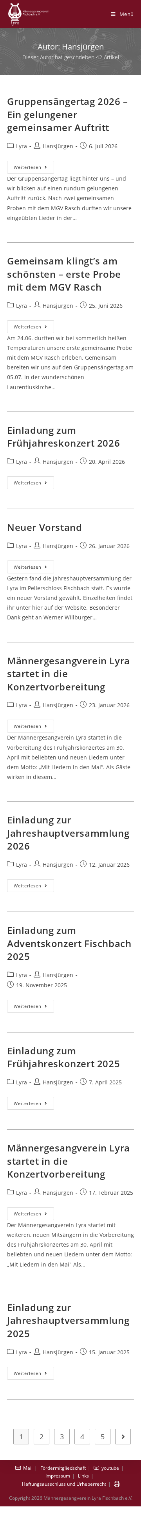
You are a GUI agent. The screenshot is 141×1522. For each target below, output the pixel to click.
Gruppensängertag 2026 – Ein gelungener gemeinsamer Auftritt (67, 114)
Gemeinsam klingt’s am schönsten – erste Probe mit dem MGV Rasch (64, 273)
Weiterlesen (34, 168)
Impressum (57, 1475)
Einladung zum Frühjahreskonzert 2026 (63, 437)
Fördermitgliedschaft (63, 1468)
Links (83, 1475)
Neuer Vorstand (44, 527)
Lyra (21, 146)
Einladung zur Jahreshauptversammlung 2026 (68, 832)
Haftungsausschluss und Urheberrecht (64, 1484)
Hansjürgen (58, 146)
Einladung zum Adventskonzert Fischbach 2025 (69, 943)
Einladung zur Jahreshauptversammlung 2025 (68, 1320)
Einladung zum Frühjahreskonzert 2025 (63, 1057)
